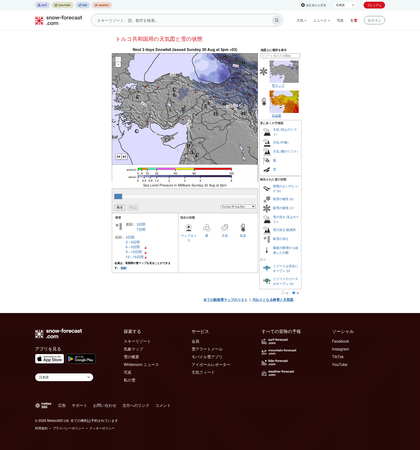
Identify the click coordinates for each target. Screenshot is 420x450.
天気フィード (203, 372)
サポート (79, 405)
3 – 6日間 (133, 241)
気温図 (276, 115)
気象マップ (133, 349)
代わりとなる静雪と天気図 (273, 299)
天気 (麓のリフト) (285, 151)
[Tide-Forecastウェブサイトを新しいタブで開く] (83, 5)
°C (287, 293)
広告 (62, 405)
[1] (291, 208)
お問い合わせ (104, 405)
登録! (124, 268)
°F (297, 293)
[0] (279, 191)
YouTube (340, 364)
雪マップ (278, 85)
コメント (163, 405)
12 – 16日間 (135, 256)
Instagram (340, 349)
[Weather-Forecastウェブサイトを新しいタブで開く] (102, 5)
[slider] (118, 196)
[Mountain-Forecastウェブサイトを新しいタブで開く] (63, 5)
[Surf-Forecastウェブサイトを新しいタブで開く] (42, 5)
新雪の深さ (281, 239)
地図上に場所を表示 (274, 50)
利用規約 (41, 428)
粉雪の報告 (281, 199)
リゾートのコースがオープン (285, 281)
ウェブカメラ (189, 238)
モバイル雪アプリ (207, 356)
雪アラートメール (207, 349)
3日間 (141, 224)
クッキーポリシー (102, 428)
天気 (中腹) (280, 142)
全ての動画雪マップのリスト (225, 299)
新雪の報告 (281, 208)
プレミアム (374, 5)
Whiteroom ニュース (141, 364)
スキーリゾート (137, 341)
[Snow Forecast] (57, 20)
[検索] (276, 20)
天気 (300, 20)
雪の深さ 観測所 (284, 230)
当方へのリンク (135, 405)
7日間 (141, 229)
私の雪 (129, 380)
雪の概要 (131, 356)
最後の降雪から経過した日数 (285, 250)
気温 (243, 235)
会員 (195, 341)
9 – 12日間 (134, 251)
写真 (340, 20)
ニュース (320, 20)
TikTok (338, 356)
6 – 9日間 (133, 246)
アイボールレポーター (211, 364)
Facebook (340, 341)
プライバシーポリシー (68, 428)
